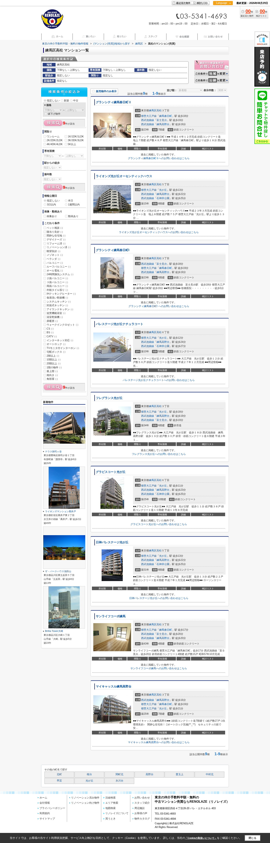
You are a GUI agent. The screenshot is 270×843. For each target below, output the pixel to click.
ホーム (43, 797)
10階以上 (53, 359)
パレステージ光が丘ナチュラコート (119, 324)
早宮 (59, 780)
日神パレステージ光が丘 (112, 542)
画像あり (52, 216)
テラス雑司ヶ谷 (53, 451)
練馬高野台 (163, 124)
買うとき (110, 818)
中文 (221, 15)
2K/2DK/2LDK (55, 140)
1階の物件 (54, 367)
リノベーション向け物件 (85, 802)
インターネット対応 (60, 340)
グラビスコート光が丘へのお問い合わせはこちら (158, 524)
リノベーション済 (59, 247)
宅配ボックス (56, 351)
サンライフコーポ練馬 (111, 616)
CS (50, 328)
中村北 (209, 774)
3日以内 (51, 204)
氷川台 (119, 780)
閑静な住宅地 (56, 235)
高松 (159, 110)
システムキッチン (59, 301)
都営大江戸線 (149, 115)
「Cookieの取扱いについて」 (201, 838)
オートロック (56, 344)
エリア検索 (111, 802)
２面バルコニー (57, 278)
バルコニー (55, 262)
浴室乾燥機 (55, 317)
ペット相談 (55, 227)
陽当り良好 (55, 231)
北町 (59, 774)
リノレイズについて (116, 813)
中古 (75, 100)
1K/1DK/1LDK (76, 136)
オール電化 (55, 270)
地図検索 (110, 808)
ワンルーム (53, 136)
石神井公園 (163, 198)
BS (50, 332)
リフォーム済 (56, 243)
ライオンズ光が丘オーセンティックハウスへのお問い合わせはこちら (159, 232)
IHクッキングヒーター (61, 293)
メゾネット (55, 254)
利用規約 (45, 813)
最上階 (52, 371)
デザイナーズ (56, 239)
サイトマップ (47, 818)
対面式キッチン (57, 305)
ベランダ (53, 258)
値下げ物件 (54, 113)
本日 (70, 200)
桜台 (89, 774)
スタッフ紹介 (142, 802)
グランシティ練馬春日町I (112, 250)
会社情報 (45, 802)
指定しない (53, 100)
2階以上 (53, 355)
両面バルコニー (57, 285)
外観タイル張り (57, 289)
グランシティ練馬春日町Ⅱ (113, 102)
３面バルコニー (57, 282)
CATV (52, 336)
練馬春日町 (165, 115)
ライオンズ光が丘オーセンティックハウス (124, 176)
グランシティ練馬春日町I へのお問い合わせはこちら (158, 306)
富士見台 (162, 120)
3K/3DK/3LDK (76, 140)
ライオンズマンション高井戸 (60, 511)
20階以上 (53, 363)
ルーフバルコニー (59, 266)
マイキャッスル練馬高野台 (113, 686)
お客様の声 (140, 813)
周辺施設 (139, 808)
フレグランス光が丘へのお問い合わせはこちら (159, 454)
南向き (52, 375)
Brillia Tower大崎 (54, 631)
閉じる (252, 837)
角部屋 (52, 378)
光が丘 (163, 189)
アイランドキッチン (60, 309)
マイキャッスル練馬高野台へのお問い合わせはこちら (159, 742)
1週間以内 (74, 204)
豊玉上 (179, 774)
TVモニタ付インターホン (63, 348)
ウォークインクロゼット (62, 324)
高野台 (149, 774)
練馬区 (153, 110)
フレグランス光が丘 (109, 398)
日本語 (223, 11)
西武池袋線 (147, 120)
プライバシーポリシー (52, 808)
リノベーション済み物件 (85, 797)
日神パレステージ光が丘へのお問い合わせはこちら (158, 598)
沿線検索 (110, 797)
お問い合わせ (142, 797)
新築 (66, 100)
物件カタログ (142, 818)
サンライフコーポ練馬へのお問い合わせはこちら (158, 668)
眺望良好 (53, 251)
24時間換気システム (60, 274)
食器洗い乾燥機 (57, 297)
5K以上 (72, 144)
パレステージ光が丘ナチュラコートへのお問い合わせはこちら (159, 380)
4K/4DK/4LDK (55, 144)
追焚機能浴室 (56, 313)
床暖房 (52, 320)
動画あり (73, 216)
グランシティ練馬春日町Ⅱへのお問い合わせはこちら (159, 158)
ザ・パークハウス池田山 (58, 571)
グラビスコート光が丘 (111, 471)
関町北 (119, 774)
